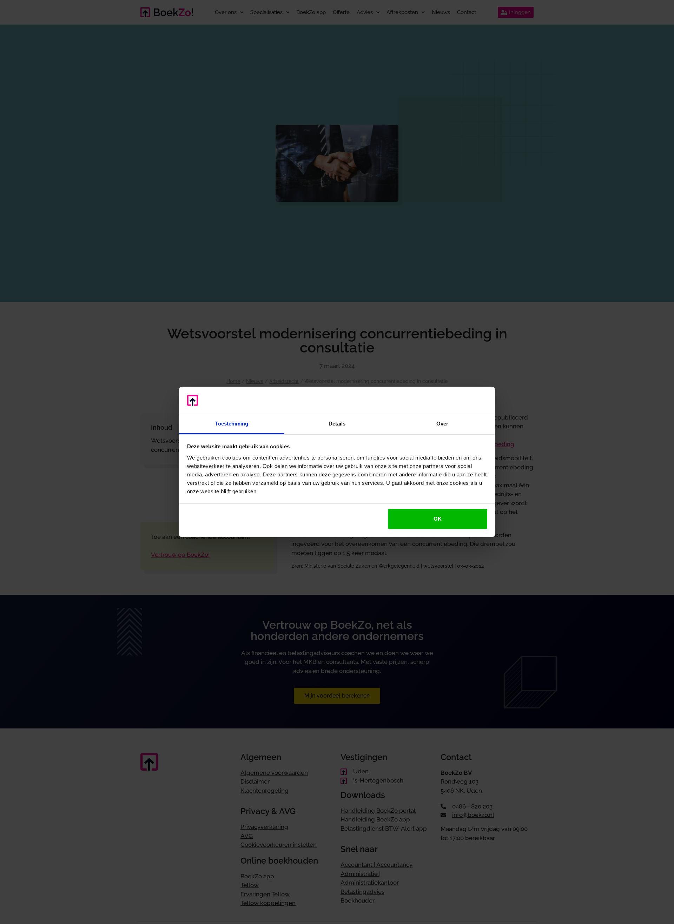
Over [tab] (442, 424)
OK (438, 519)
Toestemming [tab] (231, 424)
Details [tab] (337, 424)
